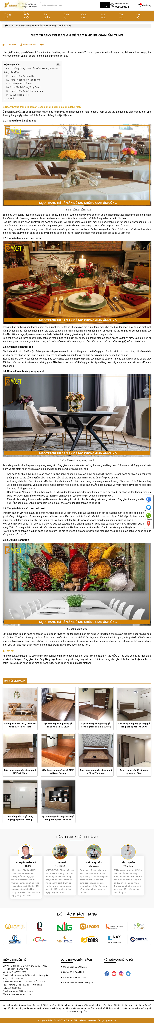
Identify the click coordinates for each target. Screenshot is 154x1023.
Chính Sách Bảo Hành (73, 972)
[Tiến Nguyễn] (94, 851)
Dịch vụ (66, 16)
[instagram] (121, 973)
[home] (21, 5)
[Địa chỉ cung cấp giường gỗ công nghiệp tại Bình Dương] (96, 704)
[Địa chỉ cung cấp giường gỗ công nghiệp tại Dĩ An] (58, 704)
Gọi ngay (148, 519)
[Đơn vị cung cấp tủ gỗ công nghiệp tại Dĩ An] (134, 750)
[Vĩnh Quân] (128, 851)
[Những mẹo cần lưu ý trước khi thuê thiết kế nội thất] (20, 704)
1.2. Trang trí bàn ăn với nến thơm (23, 80)
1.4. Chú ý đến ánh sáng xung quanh (23, 87)
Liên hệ (138, 16)
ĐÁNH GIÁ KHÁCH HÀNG (77, 837)
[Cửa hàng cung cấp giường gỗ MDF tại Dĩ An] (20, 750)
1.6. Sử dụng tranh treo (17, 95)
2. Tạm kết (9, 98)
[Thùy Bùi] (60, 851)
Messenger (149, 511)
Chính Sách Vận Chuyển (74, 967)
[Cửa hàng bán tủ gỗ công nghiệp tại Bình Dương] (20, 797)
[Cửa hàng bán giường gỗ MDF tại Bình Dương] (58, 750)
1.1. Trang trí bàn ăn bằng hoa (20, 76)
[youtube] (114, 973)
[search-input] (70, 5)
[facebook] (107, 973)
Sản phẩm (47, 16)
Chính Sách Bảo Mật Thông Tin (77, 982)
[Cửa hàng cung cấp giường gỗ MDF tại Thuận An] (96, 750)
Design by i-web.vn (107, 1020)
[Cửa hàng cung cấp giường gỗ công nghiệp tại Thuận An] (134, 704)
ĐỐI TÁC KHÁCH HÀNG (77, 914)
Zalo (148, 503)
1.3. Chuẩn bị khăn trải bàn (19, 83)
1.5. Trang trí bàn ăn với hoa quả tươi (24, 91)
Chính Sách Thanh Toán (74, 977)
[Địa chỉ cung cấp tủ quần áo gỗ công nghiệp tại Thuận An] (58, 797)
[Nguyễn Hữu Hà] (25, 851)
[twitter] (128, 973)
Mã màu (103, 16)
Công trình (84, 16)
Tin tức (121, 16)
